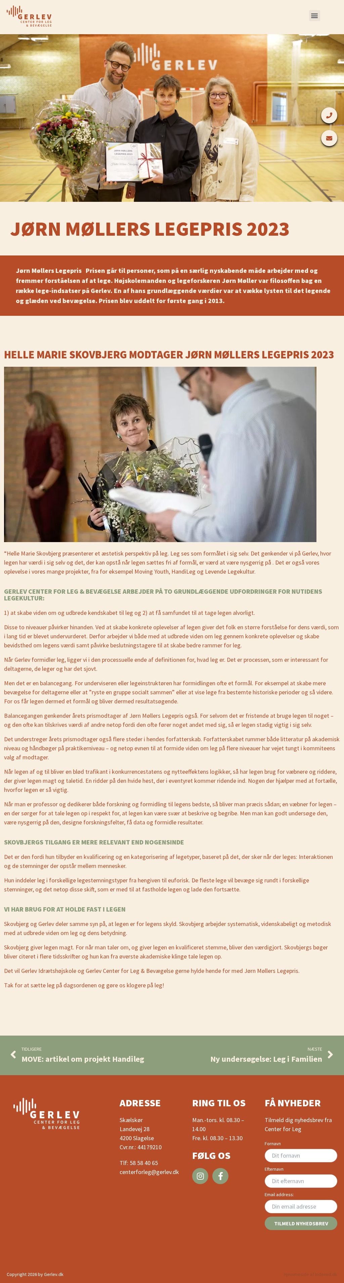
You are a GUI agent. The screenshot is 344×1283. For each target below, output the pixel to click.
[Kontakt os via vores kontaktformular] (329, 138)
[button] (314, 15)
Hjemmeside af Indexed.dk (310, 1274)
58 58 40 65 (144, 1163)
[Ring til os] (329, 115)
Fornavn (273, 1144)
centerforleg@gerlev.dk (149, 1172)
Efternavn (274, 1169)
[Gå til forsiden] (29, 15)
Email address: (279, 1194)
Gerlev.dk (53, 1274)
